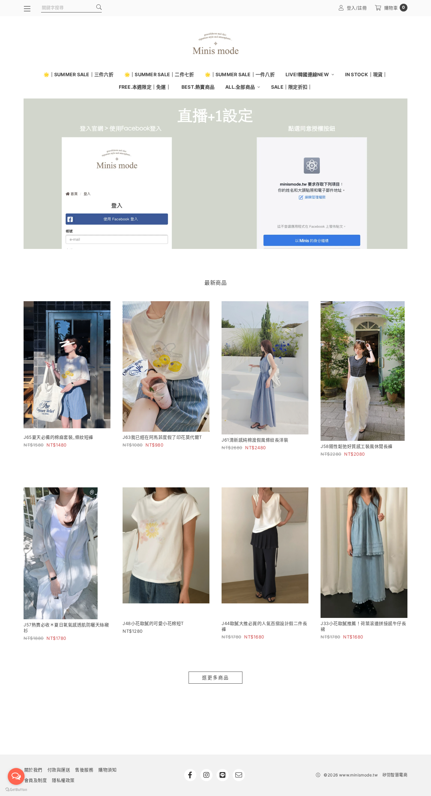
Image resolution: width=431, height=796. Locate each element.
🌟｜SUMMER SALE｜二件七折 (159, 74)
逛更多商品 (215, 677)
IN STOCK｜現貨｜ (366, 74)
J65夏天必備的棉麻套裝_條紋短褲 (58, 437)
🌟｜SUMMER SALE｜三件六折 (78, 74)
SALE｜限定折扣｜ (291, 87)
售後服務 (84, 769)
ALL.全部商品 (240, 87)
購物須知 (107, 769)
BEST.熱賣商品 (197, 87)
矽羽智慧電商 (395, 774)
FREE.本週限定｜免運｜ (145, 87)
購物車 (394, 7)
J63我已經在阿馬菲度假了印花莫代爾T (162, 437)
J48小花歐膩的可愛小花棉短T (153, 623)
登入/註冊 (357, 7)
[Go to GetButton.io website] (16, 789)
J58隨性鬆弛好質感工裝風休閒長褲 (357, 446)
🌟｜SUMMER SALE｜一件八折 (240, 74)
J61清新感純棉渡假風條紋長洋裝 (255, 440)
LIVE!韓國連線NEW (308, 74)
